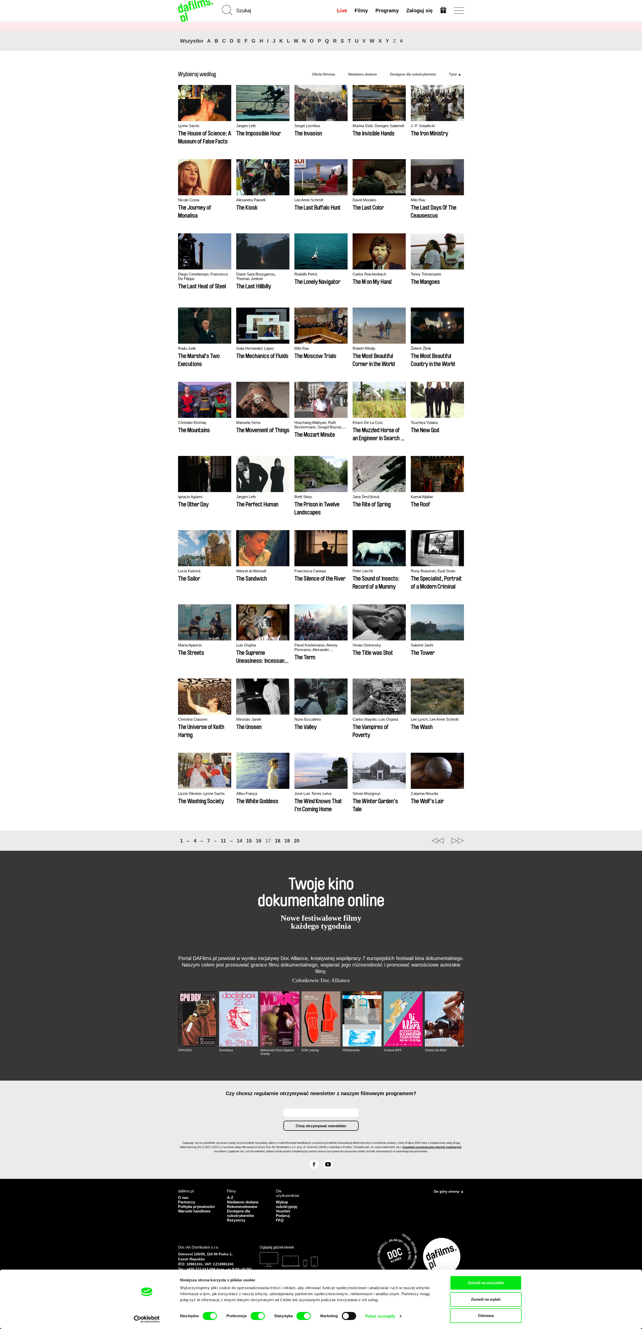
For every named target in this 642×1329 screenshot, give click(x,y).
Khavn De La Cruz (368, 422)
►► (457, 840)
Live (342, 10)
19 (287, 840)
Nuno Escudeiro (307, 719)
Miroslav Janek (248, 719)
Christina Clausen (192, 719)
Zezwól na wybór (486, 1299)
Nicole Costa (188, 200)
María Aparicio (190, 645)
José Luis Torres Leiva (312, 793)
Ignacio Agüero (190, 497)
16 (258, 840)
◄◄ (437, 840)
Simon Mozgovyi (366, 793)
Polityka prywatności (196, 1206)
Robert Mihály (364, 348)
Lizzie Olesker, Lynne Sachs (201, 793)
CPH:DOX (185, 1050)
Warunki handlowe (194, 1211)
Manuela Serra (248, 422)
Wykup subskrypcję (286, 1204)
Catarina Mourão (424, 793)
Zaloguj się (419, 10)
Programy (387, 10)
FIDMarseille (351, 1050)
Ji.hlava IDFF (393, 1050)
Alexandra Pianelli (250, 200)
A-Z (230, 1197)
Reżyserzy (236, 1220)
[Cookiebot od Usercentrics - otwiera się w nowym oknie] (147, 1319)
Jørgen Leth (246, 126)
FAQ (280, 1220)
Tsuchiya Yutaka (424, 422)
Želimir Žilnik (421, 348)
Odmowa (486, 1315)
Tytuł (452, 74)
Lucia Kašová (189, 571)
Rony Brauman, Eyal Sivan (433, 571)
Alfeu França (246, 793)
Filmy (361, 10)
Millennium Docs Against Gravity (277, 1052)
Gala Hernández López (255, 348)
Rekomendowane (242, 1206)
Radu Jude (187, 348)
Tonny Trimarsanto (426, 274)
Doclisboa (226, 1050)
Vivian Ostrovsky (367, 645)
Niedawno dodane (362, 74)
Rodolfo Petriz (305, 274)
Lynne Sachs (188, 126)
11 (223, 840)
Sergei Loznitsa (307, 126)
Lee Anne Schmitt (308, 200)
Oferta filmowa (323, 74)
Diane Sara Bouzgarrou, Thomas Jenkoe (256, 276)
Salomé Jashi (422, 645)
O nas (183, 1197)
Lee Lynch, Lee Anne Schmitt (434, 719)
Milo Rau (418, 200)
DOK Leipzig (310, 1050)
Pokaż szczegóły (380, 1316)
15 (249, 840)
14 (239, 840)
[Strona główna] (196, 10)
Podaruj (283, 1215)
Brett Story (303, 497)
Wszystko (191, 41)
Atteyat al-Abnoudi (251, 571)
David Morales (364, 200)
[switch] (258, 1316)
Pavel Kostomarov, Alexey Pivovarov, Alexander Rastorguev (316, 647)
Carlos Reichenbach (369, 274)
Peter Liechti (363, 571)
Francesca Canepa (310, 571)
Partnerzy (186, 1202)
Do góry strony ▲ (449, 1191)
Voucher (283, 1211)
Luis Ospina (246, 645)
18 (277, 840)
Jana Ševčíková (366, 497)
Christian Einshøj (192, 422)
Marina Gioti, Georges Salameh (378, 126)
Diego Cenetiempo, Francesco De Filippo (203, 276)
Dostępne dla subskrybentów (413, 74)
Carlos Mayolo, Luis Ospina (375, 719)
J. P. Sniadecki (423, 126)
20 (296, 840)
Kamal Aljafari (422, 497)
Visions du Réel (435, 1050)
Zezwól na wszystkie (486, 1283)
